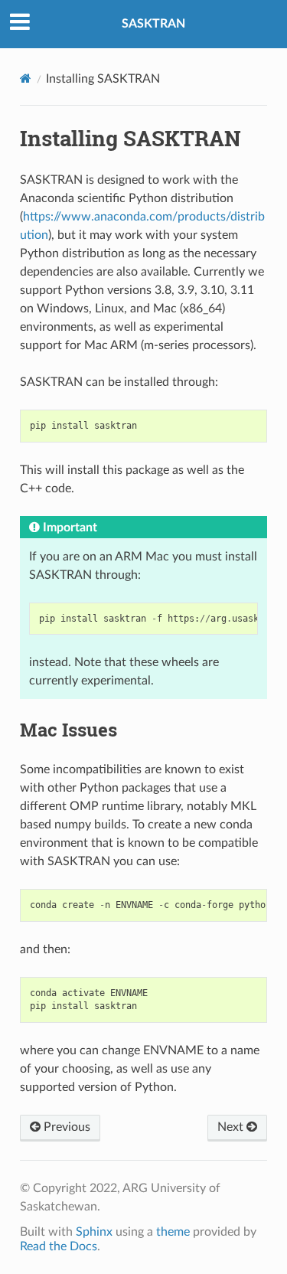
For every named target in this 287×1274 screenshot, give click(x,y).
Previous (65, 1127)
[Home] (25, 78)
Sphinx (94, 1232)
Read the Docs (58, 1246)
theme (173, 1232)
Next (231, 1127)
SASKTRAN (153, 24)
